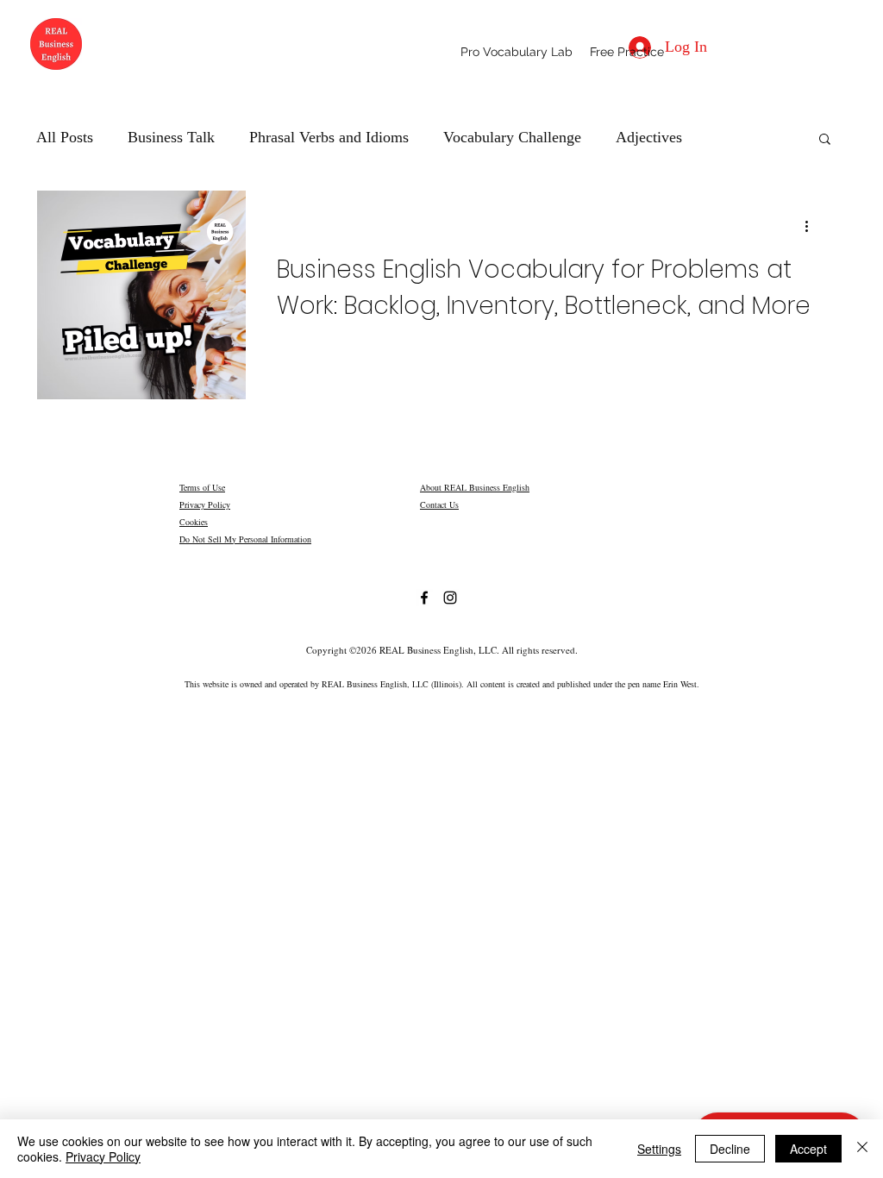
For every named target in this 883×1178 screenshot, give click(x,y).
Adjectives (649, 137)
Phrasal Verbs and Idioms (329, 137)
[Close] (862, 1148)
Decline (730, 1148)
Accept (808, 1148)
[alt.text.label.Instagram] (450, 597)
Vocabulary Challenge (512, 137)
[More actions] (812, 226)
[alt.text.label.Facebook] (424, 597)
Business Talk (171, 137)
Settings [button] (659, 1148)
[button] (627, 52)
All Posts (64, 137)
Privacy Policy (204, 504)
